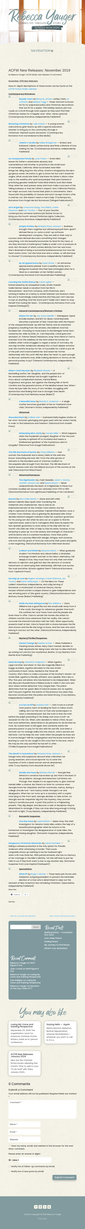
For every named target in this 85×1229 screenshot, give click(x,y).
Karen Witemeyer (29, 581)
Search (36, 927)
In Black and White (28, 550)
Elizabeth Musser (42, 370)
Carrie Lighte (45, 282)
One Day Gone (26, 821)
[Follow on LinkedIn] (49, 1207)
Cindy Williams (47, 452)
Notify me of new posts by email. (27, 1171)
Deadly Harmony (27, 772)
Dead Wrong (15, 662)
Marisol (12, 498)
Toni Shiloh (46, 207)
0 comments (56, 75)
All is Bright (14, 207)
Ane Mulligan (16, 980)
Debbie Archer (45, 643)
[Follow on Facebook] (36, 1207)
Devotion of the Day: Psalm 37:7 (24, 987)
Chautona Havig (31, 207)
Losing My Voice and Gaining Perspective (25, 975)
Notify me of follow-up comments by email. (33, 1166)
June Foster (40, 158)
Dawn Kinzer (48, 263)
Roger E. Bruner (38, 874)
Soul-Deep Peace (53, 938)
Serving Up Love (17, 578)
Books (34, 75)
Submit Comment (64, 1177)
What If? (23, 874)
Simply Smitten (26, 226)
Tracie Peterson (53, 578)
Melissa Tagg (39, 101)
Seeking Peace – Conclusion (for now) (58, 933)
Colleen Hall (34, 417)
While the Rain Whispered (32, 603)
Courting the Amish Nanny (22, 282)
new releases (43, 75)
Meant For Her (26, 315)
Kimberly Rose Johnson (49, 226)
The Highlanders (27, 480)
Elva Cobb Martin (28, 498)
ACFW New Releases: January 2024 (22, 1055)
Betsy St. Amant (44, 99)
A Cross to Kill (26, 704)
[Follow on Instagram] (40, 1207)
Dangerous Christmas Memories (25, 843)
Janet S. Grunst (62, 480)
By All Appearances (29, 263)
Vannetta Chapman (35, 662)
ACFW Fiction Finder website (23, 89)
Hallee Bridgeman (48, 142)
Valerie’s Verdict (27, 142)
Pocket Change (26, 643)
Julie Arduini (39, 123)
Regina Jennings (36, 578)
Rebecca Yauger (18, 75)
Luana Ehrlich (43, 821)
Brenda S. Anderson (49, 401)
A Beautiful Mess (27, 401)
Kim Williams (55, 603)
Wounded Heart (16, 417)
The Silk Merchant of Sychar (23, 452)
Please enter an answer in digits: (25, 1153)
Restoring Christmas (19, 123)
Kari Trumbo (29, 210)
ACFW (28, 75)
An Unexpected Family (20, 158)
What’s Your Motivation (56, 948)
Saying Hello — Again (58, 1024)
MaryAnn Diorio (48, 550)
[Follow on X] (44, 1207)
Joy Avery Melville (45, 315)
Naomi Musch (51, 483)
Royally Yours (26, 99)
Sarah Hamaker (53, 843)
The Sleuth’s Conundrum (21, 753)
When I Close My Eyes (19, 370)
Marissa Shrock (47, 772)
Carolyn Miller (52, 433)
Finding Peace (51, 941)
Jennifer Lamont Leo (29, 483)
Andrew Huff (42, 704)
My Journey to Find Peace (57, 944)
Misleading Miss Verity (30, 433)
